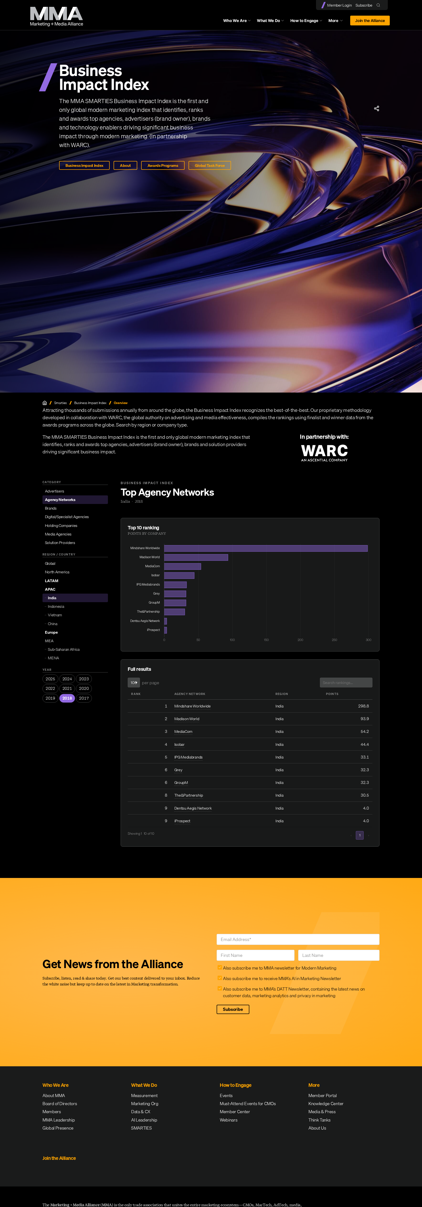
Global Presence (57, 1128)
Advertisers (54, 491)
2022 (50, 688)
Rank (136, 694)
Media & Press (322, 1111)
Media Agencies (58, 534)
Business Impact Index (84, 165)
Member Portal (322, 1095)
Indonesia (56, 606)
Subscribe (364, 5)
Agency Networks (60, 499)
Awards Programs (163, 165)
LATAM (51, 580)
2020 (84, 688)
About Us (317, 1128)
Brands (51, 508)
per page (150, 682)
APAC (50, 589)
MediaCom (183, 731)
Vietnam (55, 615)
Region (281, 694)
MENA (53, 658)
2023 (84, 679)
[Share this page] (377, 108)
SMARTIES (141, 1128)
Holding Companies (61, 525)
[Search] (379, 5)
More (338, 21)
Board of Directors (59, 1103)
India (52, 598)
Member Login (339, 5)
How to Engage (304, 20)
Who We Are (235, 20)
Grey (178, 770)
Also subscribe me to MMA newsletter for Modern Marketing (279, 968)
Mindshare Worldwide (192, 706)
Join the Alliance (370, 20)
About (125, 165)
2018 (67, 698)
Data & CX (140, 1111)
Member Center (235, 1111)
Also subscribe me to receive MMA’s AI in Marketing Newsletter (282, 978)
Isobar (179, 744)
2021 (67, 688)
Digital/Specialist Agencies (67, 516)
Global (50, 563)
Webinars (228, 1119)
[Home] (44, 403)
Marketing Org (144, 1103)
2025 (50, 679)
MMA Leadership (58, 1119)
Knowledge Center (326, 1103)
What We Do (268, 20)
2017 (84, 698)
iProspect (182, 821)
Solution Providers (60, 542)
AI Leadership (144, 1119)
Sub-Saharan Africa (63, 649)
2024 (67, 679)
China (52, 623)
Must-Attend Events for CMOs (248, 1103)
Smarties (60, 403)
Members (51, 1111)
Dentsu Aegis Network (193, 808)
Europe (51, 632)
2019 (50, 698)
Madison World (186, 719)
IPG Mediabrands (188, 757)
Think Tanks (319, 1119)
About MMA (53, 1095)
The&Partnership (188, 795)
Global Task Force (210, 165)
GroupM (181, 782)
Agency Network (190, 694)
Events (226, 1095)
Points (332, 694)
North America (57, 572)
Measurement (144, 1095)
